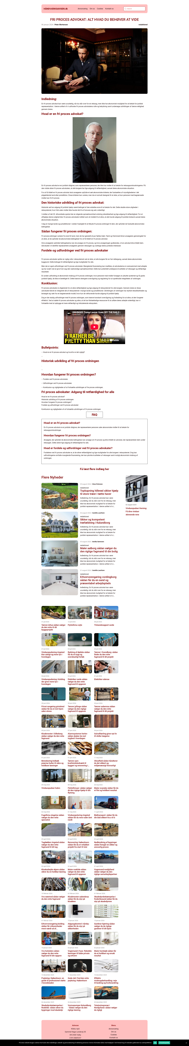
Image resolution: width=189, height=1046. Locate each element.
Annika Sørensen (98, 541)
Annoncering (83, 9)
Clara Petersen (97, 484)
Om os (92, 9)
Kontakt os (109, 9)
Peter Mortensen (61, 25)
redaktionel (143, 25)
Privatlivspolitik (164, 1042)
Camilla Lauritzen (98, 513)
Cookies (100, 9)
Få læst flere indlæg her (94, 469)
